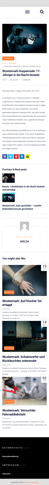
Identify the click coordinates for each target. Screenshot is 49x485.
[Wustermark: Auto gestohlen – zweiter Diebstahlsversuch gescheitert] (8, 201)
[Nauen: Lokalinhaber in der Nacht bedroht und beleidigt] (8, 182)
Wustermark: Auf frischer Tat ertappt (21, 303)
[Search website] (43, 12)
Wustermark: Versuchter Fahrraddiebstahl (18, 412)
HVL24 (4, 80)
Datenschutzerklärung (10, 456)
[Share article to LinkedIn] (21, 156)
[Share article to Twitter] (10, 156)
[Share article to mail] (27, 156)
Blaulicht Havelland (31, 482)
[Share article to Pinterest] (16, 156)
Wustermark (8, 58)
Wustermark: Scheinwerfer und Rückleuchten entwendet (23, 359)
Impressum (6, 474)
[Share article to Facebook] (4, 156)
